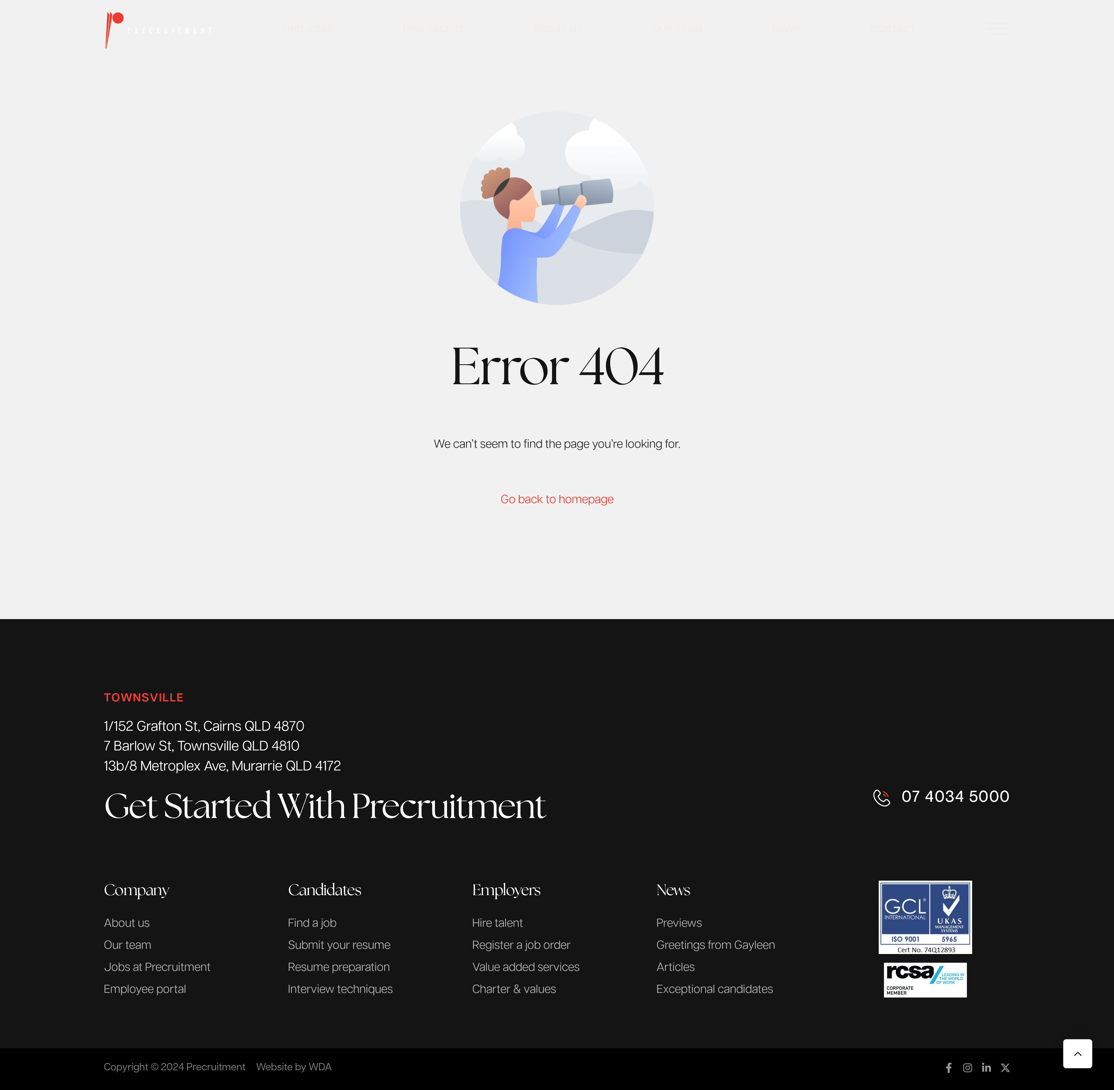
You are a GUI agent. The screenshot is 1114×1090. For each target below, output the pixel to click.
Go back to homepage (557, 500)
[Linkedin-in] (986, 1068)
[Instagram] (968, 1068)
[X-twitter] (1005, 1068)
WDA (320, 1068)
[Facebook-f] (949, 1068)
